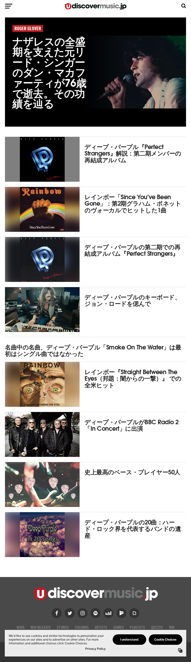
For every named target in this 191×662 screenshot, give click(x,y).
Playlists (137, 627)
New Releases (41, 627)
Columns (82, 627)
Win (171, 627)
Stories (63, 627)
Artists (101, 627)
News (21, 627)
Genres (118, 627)
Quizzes (157, 627)
